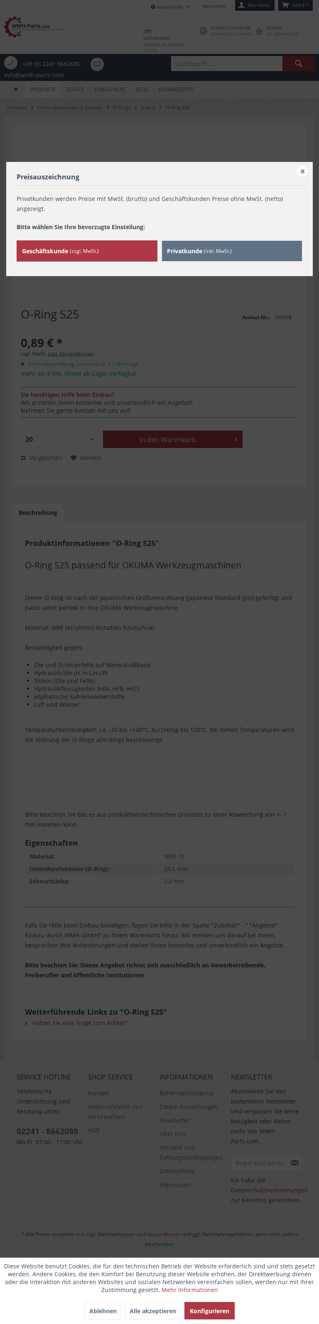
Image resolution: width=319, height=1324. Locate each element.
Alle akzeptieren (153, 1311)
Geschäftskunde (60, 251)
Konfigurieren (209, 1311)
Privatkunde (199, 251)
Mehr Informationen (190, 1290)
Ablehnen (103, 1311)
